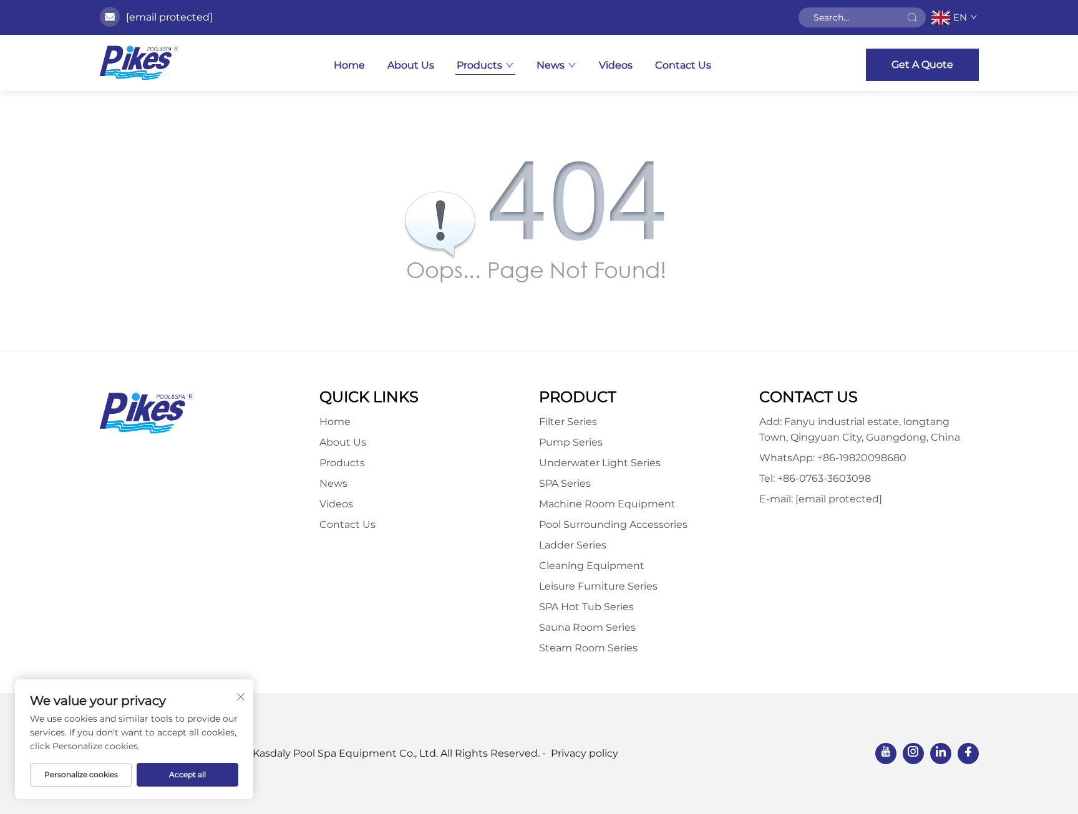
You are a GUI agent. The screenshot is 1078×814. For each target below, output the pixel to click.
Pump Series (571, 442)
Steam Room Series (588, 648)
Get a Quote (922, 64)
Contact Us (683, 65)
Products (479, 65)
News (551, 65)
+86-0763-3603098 (824, 478)
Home (349, 65)
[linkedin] (940, 753)
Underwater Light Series (600, 463)
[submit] (912, 17)
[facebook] (968, 753)
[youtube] (885, 753)
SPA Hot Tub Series (586, 607)
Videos (616, 65)
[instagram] (913, 753)
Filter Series (568, 422)
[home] (139, 63)
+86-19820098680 (861, 458)
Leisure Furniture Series (598, 586)
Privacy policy (584, 753)
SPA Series (565, 483)
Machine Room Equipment (607, 504)
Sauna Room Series (587, 627)
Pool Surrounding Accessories (613, 524)
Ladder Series (572, 545)
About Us (410, 65)
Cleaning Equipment (591, 566)
